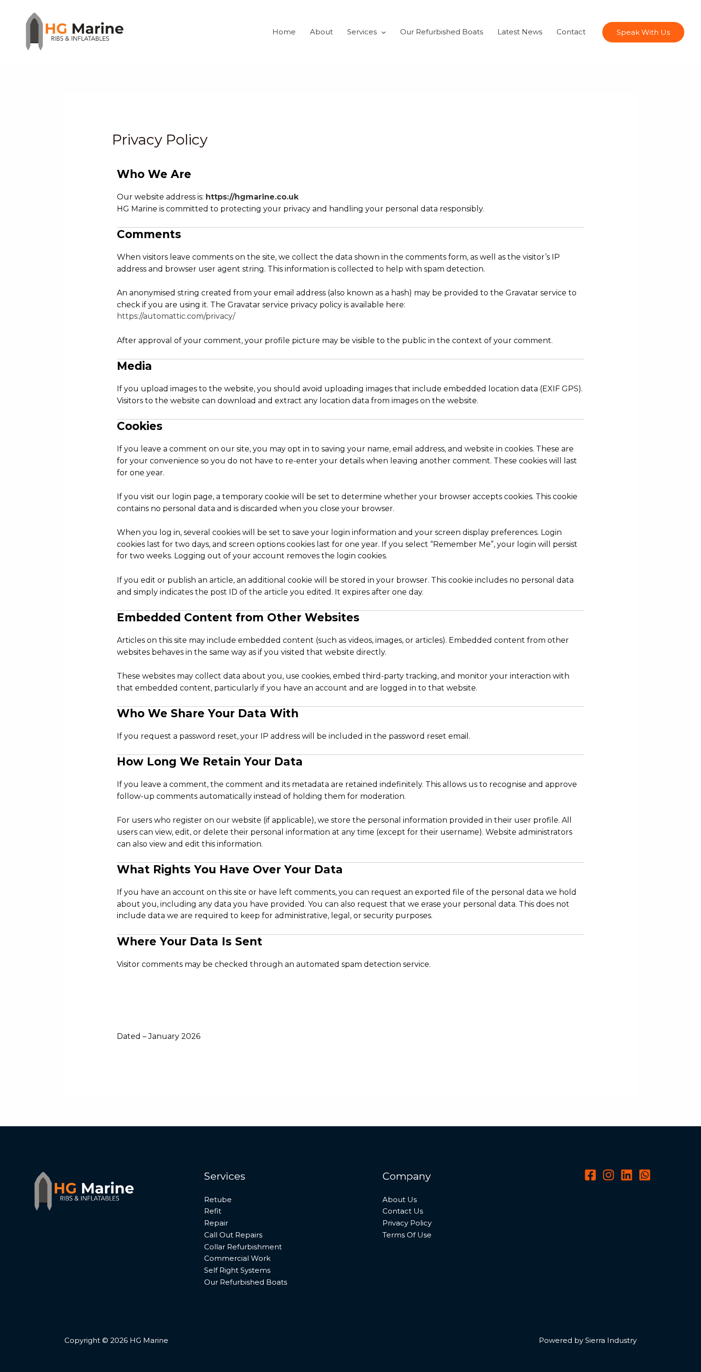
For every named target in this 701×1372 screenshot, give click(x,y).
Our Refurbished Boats (441, 31)
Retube (218, 1199)
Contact (571, 31)
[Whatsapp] (645, 1175)
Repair (216, 1222)
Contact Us (402, 1210)
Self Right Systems (237, 1270)
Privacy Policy (407, 1222)
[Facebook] (590, 1175)
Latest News (519, 31)
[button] (381, 32)
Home (284, 31)
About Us (399, 1199)
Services (362, 31)
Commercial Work (237, 1258)
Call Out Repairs (233, 1234)
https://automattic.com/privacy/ (176, 316)
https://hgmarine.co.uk (252, 196)
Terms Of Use (407, 1234)
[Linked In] (626, 1175)
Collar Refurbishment (243, 1246)
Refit (212, 1210)
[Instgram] (608, 1175)
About (321, 31)
